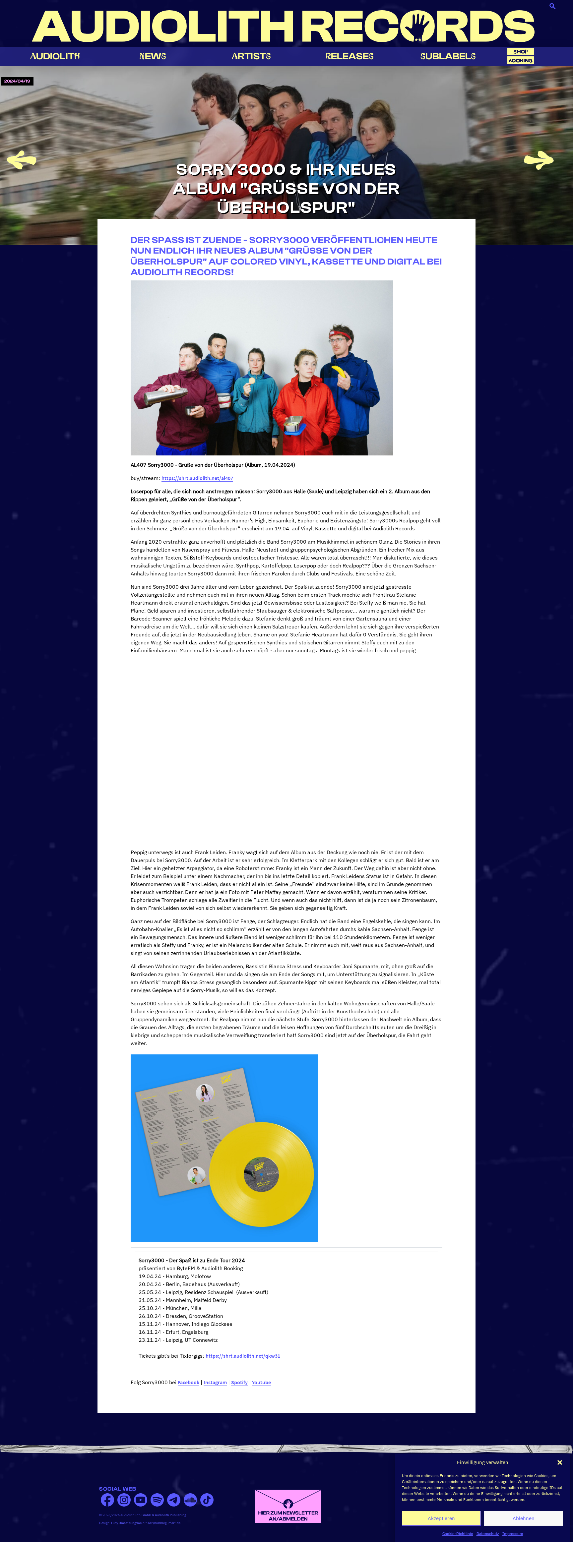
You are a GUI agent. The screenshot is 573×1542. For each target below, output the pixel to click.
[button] (559, 1462)
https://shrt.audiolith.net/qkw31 (243, 1355)
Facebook (188, 1382)
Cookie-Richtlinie (457, 1533)
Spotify (239, 1382)
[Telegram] (173, 1500)
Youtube (261, 1382)
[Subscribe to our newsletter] (288, 1505)
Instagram (215, 1382)
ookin (521, 60)
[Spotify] (157, 1500)
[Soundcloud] (190, 1500)
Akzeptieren (441, 1518)
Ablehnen (524, 1518)
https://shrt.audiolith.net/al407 (197, 478)
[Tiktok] (207, 1500)
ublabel (448, 56)
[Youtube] (140, 1500)
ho (521, 51)
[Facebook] (107, 1500)
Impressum (512, 1533)
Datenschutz (488, 1533)
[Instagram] (124, 1500)
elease (350, 56)
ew (153, 56)
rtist (251, 56)
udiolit (55, 56)
